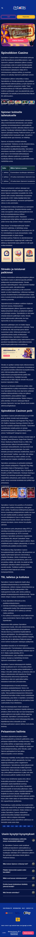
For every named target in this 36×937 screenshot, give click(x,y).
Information (17, 908)
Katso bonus (18, 40)
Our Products (7, 908)
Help (23, 908)
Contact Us (29, 908)
